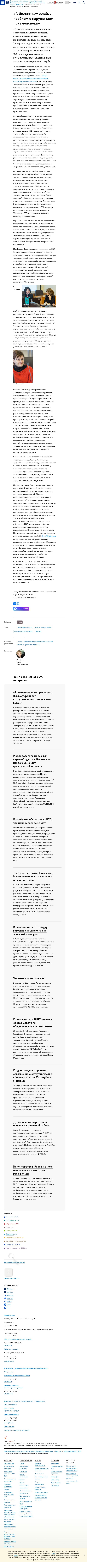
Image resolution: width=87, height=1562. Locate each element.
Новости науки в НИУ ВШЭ (72, 1451)
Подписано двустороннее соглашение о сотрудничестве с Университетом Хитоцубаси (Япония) (32, 1075)
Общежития (8, 1372)
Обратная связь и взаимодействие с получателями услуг (26, 1514)
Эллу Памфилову (49, 536)
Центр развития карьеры (25, 1497)
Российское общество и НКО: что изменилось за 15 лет (32, 821)
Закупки (6, 1489)
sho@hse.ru (8, 1381)
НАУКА (38, 1460)
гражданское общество (43, 627)
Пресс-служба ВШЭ (11, 1414)
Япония (38, 631)
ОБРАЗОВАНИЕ (26, 1460)
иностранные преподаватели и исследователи (24, 631)
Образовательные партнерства (26, 1507)
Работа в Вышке (9, 1547)
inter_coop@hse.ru (10, 1405)
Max (8, 1308)
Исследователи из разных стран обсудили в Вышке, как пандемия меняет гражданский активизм (32, 761)
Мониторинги (39, 1474)
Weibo (9, 1301)
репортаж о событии (25, 627)
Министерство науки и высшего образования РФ (71, 1468)
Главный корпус (9, 1315)
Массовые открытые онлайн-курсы (72, 1481)
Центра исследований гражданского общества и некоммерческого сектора (30, 78)
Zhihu (9, 1305)
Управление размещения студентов (17, 1375)
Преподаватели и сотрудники (10, 1480)
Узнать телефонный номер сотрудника (17, 1339)
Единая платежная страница (10, 1542)
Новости (58, 1451)
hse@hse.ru (8, 1345)
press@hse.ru (8, 1423)
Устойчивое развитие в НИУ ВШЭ (9, 1474)
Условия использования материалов (16, 1430)
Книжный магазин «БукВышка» (56, 1473)
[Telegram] (18, 603)
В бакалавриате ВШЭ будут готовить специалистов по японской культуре (31, 930)
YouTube (10, 1292)
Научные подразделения (40, 1464)
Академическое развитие (40, 1488)
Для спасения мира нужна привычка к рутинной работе (31, 1123)
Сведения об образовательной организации (10, 1526)
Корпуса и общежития (8, 1485)
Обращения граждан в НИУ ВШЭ (9, 1494)
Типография (55, 1477)
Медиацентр (55, 1480)
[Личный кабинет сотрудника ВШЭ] (79, 2)
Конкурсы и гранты (41, 1492)
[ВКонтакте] (14, 603)
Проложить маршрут (11, 1411)
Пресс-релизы (9, 1426)
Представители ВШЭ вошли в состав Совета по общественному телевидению (32, 1022)
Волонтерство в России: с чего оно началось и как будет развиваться (33, 1169)
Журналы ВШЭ (55, 1483)
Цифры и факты (9, 1463)
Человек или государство (29, 978)
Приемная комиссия (11, 1349)
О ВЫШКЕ (8, 1460)
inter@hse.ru (8, 1394)
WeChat (10, 1298)
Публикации (55, 1486)
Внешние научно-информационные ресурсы (41, 1497)
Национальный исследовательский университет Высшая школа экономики (28, 1451)
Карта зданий (9, 1408)
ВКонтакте (10, 1289)
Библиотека (55, 1463)
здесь (53, 1553)
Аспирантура (24, 1488)
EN (70, 2)
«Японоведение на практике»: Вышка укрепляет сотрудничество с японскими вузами (32, 697)
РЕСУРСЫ (55, 1460)
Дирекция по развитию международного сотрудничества (24, 1401)
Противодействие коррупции (10, 1506)
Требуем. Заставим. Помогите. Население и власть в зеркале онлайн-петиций (33, 876)
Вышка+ (22, 1480)
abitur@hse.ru (9, 1361)
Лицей (22, 1463)
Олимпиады (23, 1472)
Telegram (10, 1295)
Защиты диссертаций (39, 1483)
